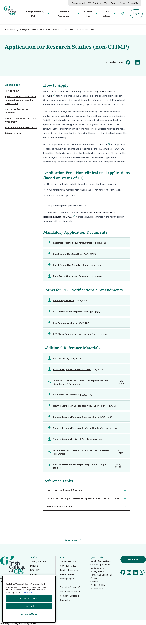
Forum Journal (78, 3)
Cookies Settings (98, 585)
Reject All (29, 606)
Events (114, 3)
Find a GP (133, 559)
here (87, 128)
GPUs (106, 3)
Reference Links (13, 133)
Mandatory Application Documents (17, 111)
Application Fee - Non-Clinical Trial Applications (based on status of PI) (20, 100)
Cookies (94, 581)
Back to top (71, 539)
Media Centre (97, 567)
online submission (98, 144)
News (122, 3)
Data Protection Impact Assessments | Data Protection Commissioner (83, 498)
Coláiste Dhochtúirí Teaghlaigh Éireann (9, 579)
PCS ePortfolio (94, 3)
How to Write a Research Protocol (65, 490)
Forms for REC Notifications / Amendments (20, 120)
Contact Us (133, 3)
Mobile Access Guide (100, 560)
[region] (29, 599)
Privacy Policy (97, 571)
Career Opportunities (100, 564)
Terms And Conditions (101, 574)
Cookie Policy (26, 592)
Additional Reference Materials (21, 127)
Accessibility (96, 588)
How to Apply (12, 90)
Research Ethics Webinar (59, 506)
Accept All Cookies (29, 598)
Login (136, 13)
